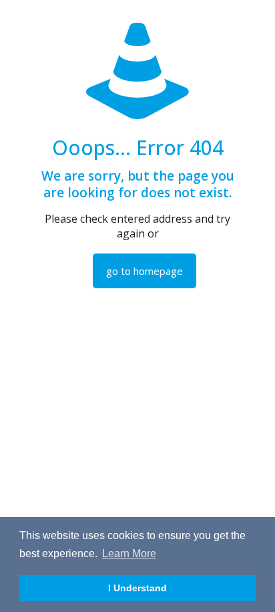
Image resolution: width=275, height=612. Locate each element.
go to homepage (144, 271)
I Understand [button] (137, 588)
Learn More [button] (129, 553)
